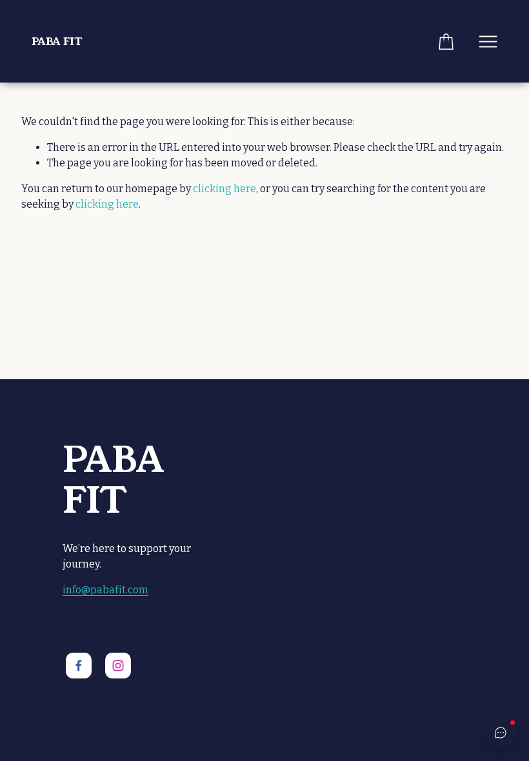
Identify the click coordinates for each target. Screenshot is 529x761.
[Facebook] (79, 665)
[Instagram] (118, 665)
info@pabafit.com (105, 590)
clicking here (224, 189)
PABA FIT (57, 41)
